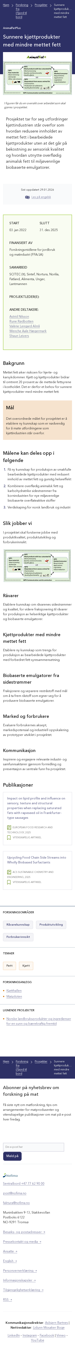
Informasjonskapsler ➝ (19, 1280)
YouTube (37, 1340)
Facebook (47, 1335)
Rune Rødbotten (21, 321)
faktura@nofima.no (16, 1203)
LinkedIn (14, 1335)
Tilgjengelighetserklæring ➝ (23, 1290)
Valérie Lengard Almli (24, 326)
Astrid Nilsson (19, 316)
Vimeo (61, 1335)
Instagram (30, 1335)
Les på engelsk (41, 197)
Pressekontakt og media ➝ (22, 1242)
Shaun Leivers (19, 336)
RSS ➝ (7, 1299)
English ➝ (10, 1261)
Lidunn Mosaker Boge (49, 1327)
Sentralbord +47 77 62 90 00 (23, 1183)
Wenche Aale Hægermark (28, 331)
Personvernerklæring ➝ (20, 1271)
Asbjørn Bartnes (56, 1323)
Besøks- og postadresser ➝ (24, 1232)
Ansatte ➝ (10, 1251)
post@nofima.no (14, 1193)
